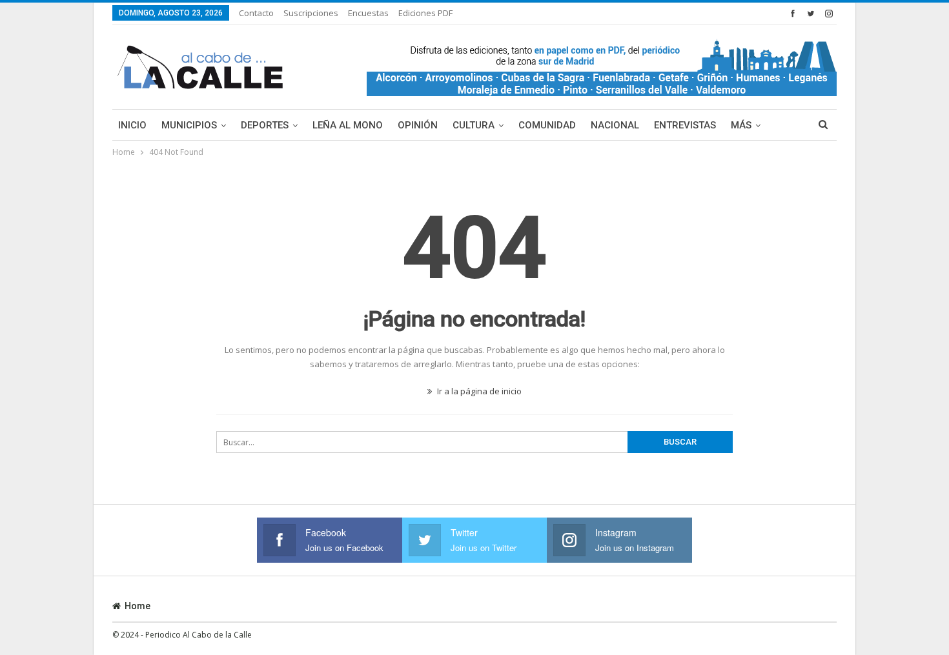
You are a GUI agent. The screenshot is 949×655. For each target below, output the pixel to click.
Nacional (615, 125)
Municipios (189, 125)
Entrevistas (685, 125)
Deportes (265, 125)
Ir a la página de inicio (478, 391)
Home (137, 606)
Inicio (132, 125)
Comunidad (547, 125)
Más (741, 125)
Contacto (256, 13)
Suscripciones (310, 13)
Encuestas (368, 13)
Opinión (418, 125)
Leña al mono (347, 125)
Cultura (474, 125)
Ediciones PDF (425, 13)
